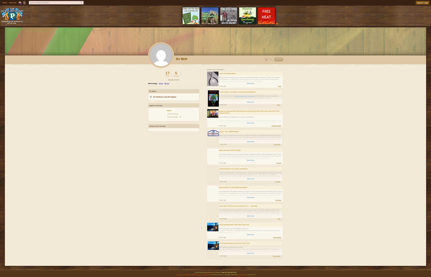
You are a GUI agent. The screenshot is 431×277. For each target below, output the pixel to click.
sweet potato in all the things (230, 150)
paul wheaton (242, 274)
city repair (277, 181)
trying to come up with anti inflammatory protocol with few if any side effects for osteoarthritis (249, 112)
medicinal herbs (276, 126)
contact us (179, 274)
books (278, 105)
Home (5, 3)
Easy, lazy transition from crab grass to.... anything (238, 206)
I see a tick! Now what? (227, 73)
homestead (277, 144)
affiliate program (197, 274)
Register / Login (422, 3)
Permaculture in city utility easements (233, 169)
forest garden (277, 237)
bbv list (166, 83)
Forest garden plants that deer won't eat (234, 224)
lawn (279, 219)
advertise (187, 274)
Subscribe (12, 3)
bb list (161, 83)
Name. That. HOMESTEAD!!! (229, 131)
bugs (279, 86)
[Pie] (20, 2)
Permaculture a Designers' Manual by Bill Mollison (237, 92)
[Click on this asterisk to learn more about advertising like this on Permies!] (277, 23)
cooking (278, 163)
